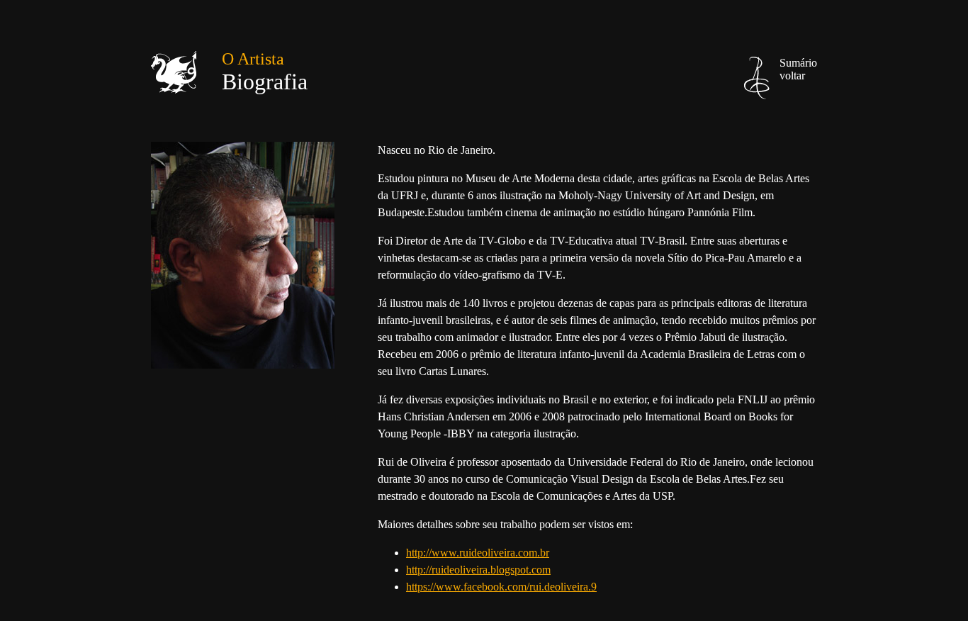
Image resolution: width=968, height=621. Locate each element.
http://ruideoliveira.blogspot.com (478, 570)
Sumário (798, 69)
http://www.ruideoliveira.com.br (477, 553)
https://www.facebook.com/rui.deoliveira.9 (501, 587)
